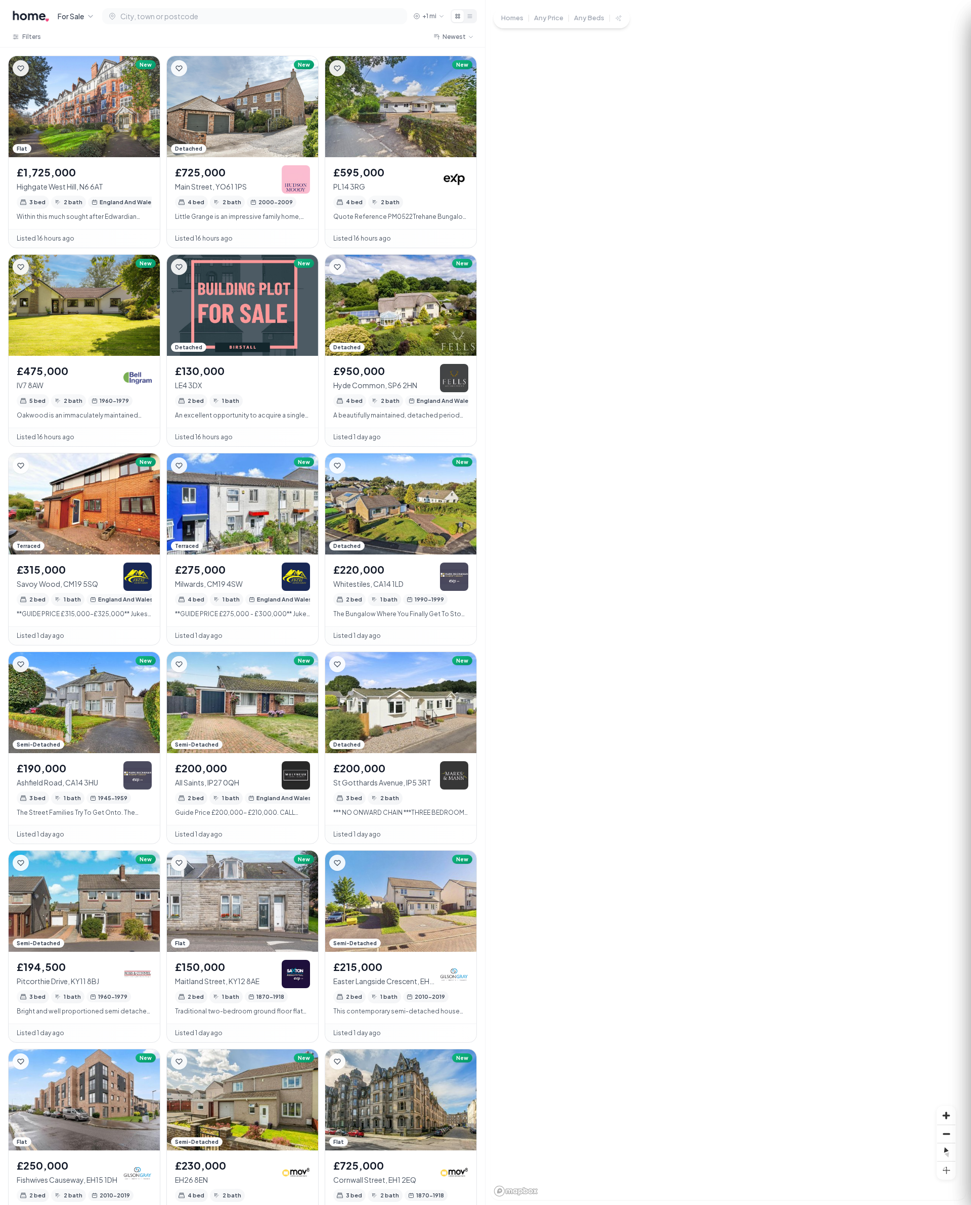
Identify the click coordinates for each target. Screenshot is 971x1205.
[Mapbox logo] (516, 1191)
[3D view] (946, 1170)
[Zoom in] (946, 1115)
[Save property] (21, 68)
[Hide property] (41, 68)
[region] (728, 602)
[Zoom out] (946, 1134)
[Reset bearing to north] (946, 1152)
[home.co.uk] (31, 16)
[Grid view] (458, 16)
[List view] (470, 16)
